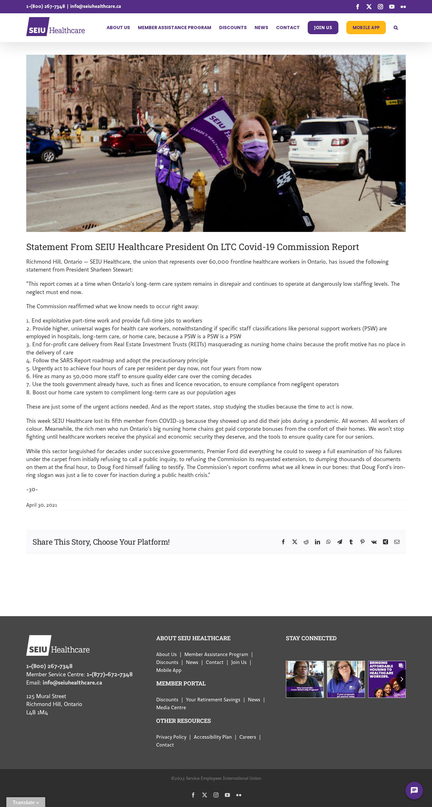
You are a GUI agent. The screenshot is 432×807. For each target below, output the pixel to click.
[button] (396, 27)
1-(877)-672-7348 (110, 674)
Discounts (167, 662)
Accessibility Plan (213, 737)
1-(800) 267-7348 (45, 6)
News (192, 662)
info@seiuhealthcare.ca (95, 6)
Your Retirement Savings (213, 700)
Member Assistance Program (216, 654)
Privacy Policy (171, 737)
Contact (215, 662)
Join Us (239, 662)
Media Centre (171, 707)
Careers (247, 737)
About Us (166, 654)
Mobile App (169, 670)
